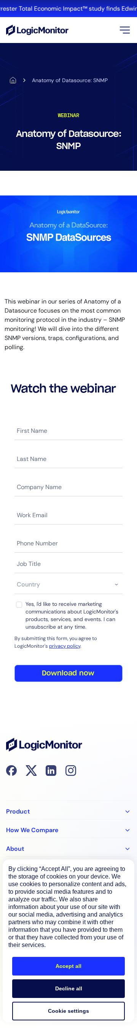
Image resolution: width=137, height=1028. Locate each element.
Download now (68, 673)
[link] (68, 8)
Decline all (68, 988)
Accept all (68, 966)
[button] (125, 30)
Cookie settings (68, 1011)
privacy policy (64, 646)
